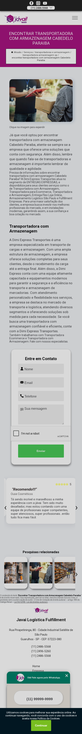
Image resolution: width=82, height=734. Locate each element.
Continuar (41, 725)
